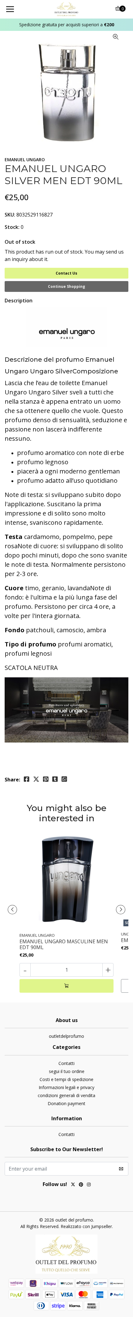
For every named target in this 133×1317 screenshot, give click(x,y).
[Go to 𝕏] (73, 1185)
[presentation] (12, 909)
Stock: (12, 227)
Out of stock (20, 241)
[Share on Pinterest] (46, 779)
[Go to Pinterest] (81, 1185)
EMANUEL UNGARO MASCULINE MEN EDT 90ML (63, 944)
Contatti (66, 1063)
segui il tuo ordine (66, 1071)
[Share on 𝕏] (36, 779)
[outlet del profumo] (66, 9)
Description (18, 300)
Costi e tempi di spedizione (66, 1079)
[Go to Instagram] (89, 1185)
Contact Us (66, 273)
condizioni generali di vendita (66, 1095)
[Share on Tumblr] (55, 779)
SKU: (10, 214)
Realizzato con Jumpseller (86, 1226)
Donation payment (66, 1103)
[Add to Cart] (66, 986)
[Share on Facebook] (26, 779)
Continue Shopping (66, 286)
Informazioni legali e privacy (66, 1087)
